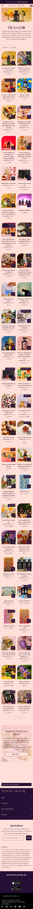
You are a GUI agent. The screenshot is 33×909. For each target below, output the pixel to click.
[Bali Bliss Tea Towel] (8, 564)
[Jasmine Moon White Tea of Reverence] (24, 289)
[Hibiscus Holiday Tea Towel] (24, 616)
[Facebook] (7, 906)
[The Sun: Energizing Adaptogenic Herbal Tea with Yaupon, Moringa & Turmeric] (24, 143)
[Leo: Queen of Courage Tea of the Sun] (8, 58)
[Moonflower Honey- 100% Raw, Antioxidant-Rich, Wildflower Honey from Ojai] (8, 112)
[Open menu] (3, 6)
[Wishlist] (27, 6)
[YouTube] (20, 906)
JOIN (29, 838)
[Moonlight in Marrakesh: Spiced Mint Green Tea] (8, 316)
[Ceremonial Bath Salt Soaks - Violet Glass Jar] (24, 510)
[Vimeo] (24, 906)
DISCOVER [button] (4, 803)
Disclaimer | (21, 902)
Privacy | (18, 900)
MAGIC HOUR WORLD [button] (7, 809)
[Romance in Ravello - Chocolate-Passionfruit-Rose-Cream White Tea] (8, 201)
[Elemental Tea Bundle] (24, 201)
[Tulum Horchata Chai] (8, 428)
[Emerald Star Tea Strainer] (8, 174)
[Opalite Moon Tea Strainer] (8, 289)
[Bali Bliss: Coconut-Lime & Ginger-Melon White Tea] (24, 455)
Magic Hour (7, 900)
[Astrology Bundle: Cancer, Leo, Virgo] (24, 564)
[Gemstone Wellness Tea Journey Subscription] (24, 697)
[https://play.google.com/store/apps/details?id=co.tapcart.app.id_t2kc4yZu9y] (16, 888)
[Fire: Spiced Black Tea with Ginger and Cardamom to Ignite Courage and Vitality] (8, 143)
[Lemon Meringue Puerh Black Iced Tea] (8, 343)
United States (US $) (10, 896)
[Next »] (22, 717)
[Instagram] (2, 906)
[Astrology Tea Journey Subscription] (8, 401)
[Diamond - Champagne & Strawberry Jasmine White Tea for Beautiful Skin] (24, 343)
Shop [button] (3, 798)
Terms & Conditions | (8, 902)
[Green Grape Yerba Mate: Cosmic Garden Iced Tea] (8, 643)
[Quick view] (13, 63)
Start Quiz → (16, 754)
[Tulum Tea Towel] (8, 591)
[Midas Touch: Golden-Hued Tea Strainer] (24, 537)
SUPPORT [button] (4, 814)
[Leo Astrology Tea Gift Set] (24, 174)
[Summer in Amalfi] (24, 85)
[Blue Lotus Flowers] (24, 672)
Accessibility (6, 904)
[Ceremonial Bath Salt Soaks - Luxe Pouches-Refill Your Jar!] (24, 643)
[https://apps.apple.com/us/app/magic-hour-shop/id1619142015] (16, 883)
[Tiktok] (11, 906)
